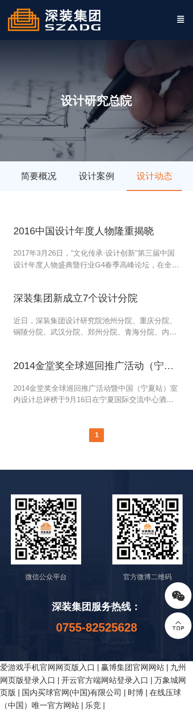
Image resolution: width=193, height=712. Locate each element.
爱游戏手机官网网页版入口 (47, 667)
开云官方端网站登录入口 (104, 680)
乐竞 (93, 705)
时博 (136, 692)
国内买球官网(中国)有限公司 (72, 692)
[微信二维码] (178, 595)
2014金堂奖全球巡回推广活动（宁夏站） (96, 365)
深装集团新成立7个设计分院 (75, 298)
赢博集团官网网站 (132, 667)
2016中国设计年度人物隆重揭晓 (83, 230)
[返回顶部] (178, 625)
